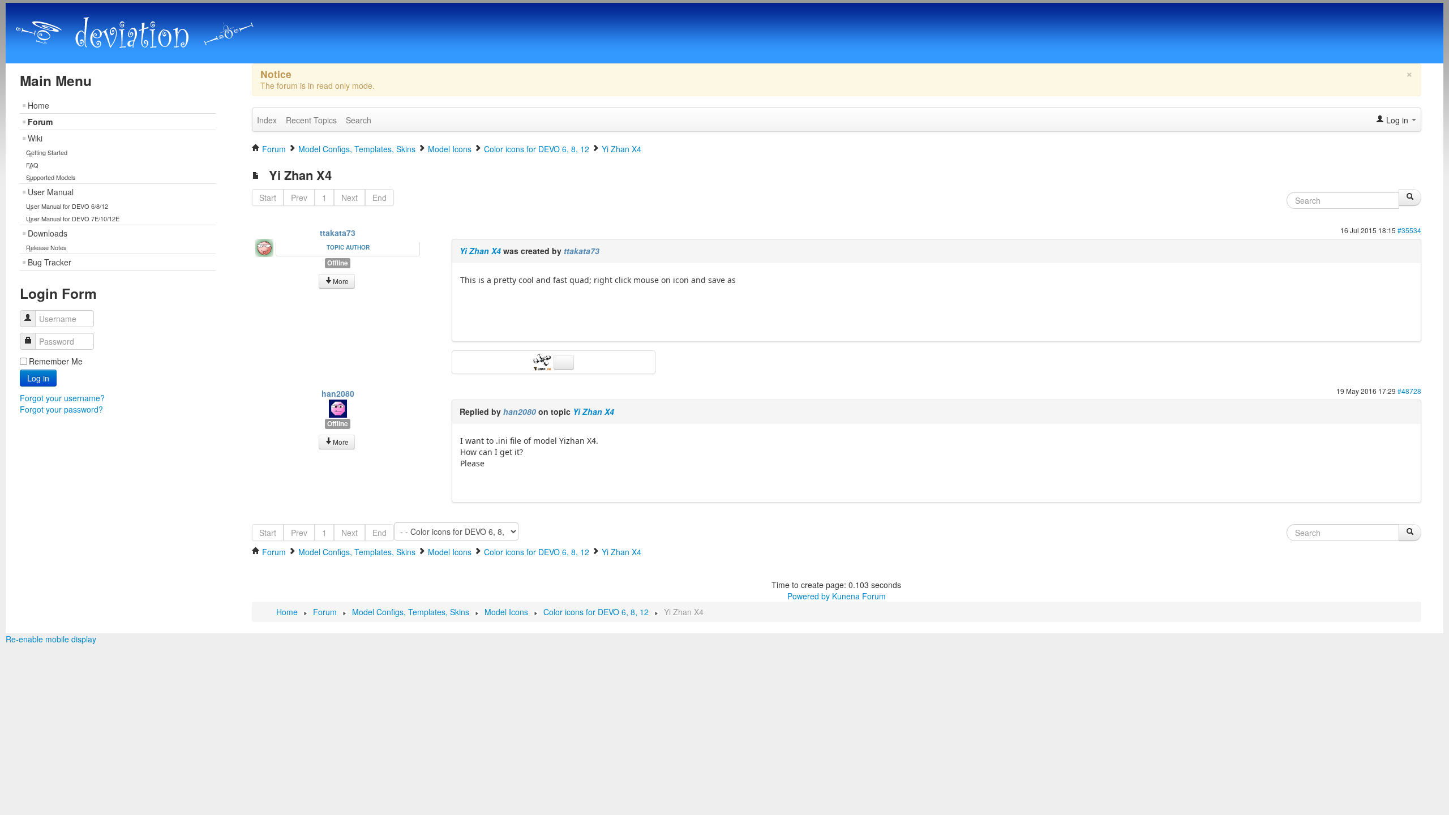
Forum (40, 121)
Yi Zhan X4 (480, 250)
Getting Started (46, 152)
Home (38, 105)
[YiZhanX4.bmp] (543, 361)
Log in (38, 378)
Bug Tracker (49, 262)
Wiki (35, 138)
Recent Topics (311, 120)
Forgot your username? (62, 398)
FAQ (32, 164)
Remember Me (56, 361)
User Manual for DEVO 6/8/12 (67, 206)
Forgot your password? (61, 409)
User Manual (51, 192)
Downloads (47, 233)
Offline (337, 263)
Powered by (808, 596)
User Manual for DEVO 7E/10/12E (72, 218)
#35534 (1409, 230)
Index (267, 120)
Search (358, 120)
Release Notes (46, 247)
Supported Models (51, 177)
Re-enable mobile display (51, 639)
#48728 (1409, 391)
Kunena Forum (859, 596)
